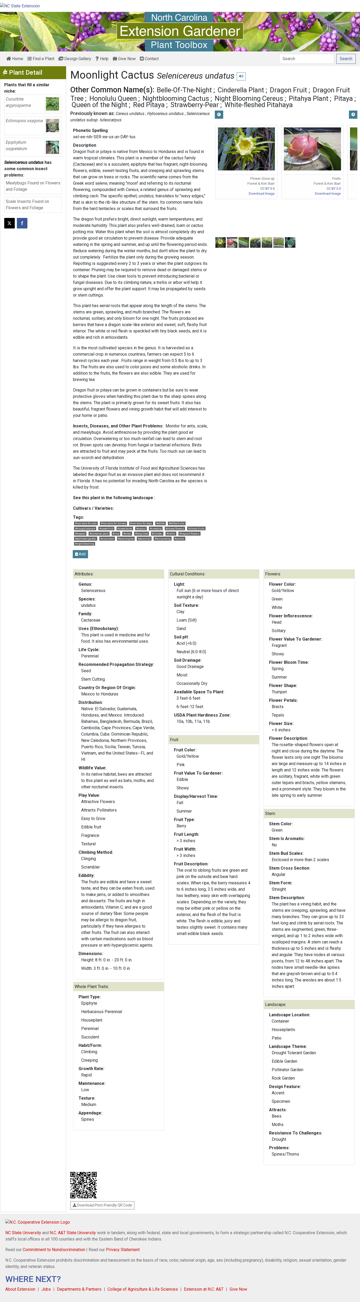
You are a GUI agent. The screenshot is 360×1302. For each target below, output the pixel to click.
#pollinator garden (85, 538)
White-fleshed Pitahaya (259, 105)
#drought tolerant (85, 528)
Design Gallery (77, 58)
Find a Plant (43, 58)
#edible (160, 523)
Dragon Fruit (288, 90)
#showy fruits (196, 528)
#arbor (127, 533)
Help (104, 58)
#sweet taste (124, 528)
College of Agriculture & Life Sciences (143, 1289)
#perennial (144, 538)
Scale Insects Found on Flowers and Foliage (27, 204)
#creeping (156, 528)
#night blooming (84, 543)
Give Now (126, 58)
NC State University (23, 1232)
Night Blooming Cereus (249, 98)
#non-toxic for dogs (141, 523)
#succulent (107, 538)
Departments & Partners (79, 1289)
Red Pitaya (149, 105)
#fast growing (163, 538)
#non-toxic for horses (113, 523)
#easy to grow (126, 538)
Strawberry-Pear (195, 105)
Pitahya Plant (308, 98)
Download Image (262, 193)
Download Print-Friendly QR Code (104, 1205)
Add (82, 554)
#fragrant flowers (189, 533)
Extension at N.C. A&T (203, 1289)
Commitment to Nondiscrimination (54, 1249)
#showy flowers (175, 528)
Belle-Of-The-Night (184, 90)
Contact (151, 58)
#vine (116, 533)
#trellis (171, 533)
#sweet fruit (106, 528)
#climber (157, 533)
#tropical (80, 533)
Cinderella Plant (241, 90)
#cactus (141, 528)
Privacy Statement (123, 1249)
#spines (179, 538)
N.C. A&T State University (73, 1232)
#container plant (99, 533)
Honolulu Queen (113, 98)
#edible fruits (176, 523)
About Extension (20, 1289)
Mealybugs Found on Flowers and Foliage (33, 186)
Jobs (46, 1289)
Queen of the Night (99, 105)
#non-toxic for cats (86, 523)
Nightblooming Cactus (176, 98)
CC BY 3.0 (267, 188)
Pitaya (343, 98)
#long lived (141, 533)
